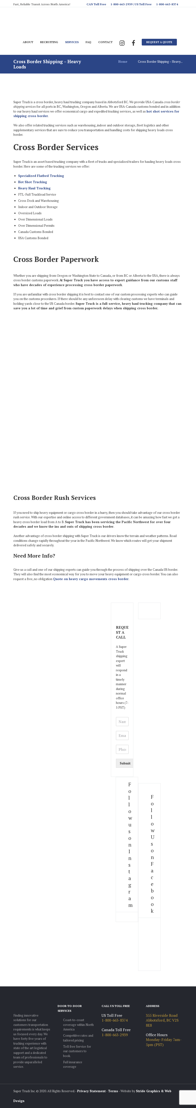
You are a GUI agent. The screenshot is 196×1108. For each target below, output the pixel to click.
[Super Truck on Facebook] (133, 43)
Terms (113, 1091)
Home (122, 61)
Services (72, 42)
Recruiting (49, 42)
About (28, 42)
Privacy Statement (91, 1091)
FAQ (88, 42)
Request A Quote (159, 42)
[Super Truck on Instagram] (122, 43)
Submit (125, 763)
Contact (105, 42)
